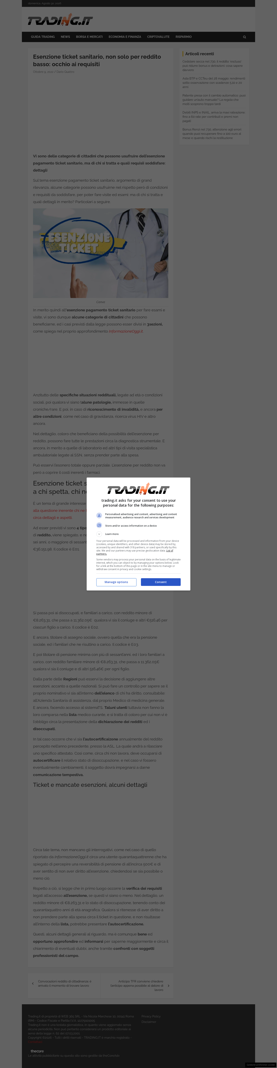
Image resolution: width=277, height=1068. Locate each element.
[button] (138, 534)
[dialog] (138, 534)
